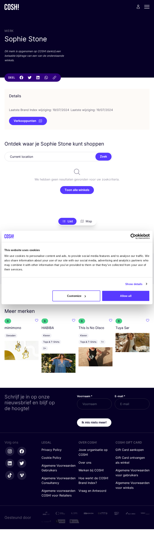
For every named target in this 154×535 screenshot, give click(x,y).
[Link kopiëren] (54, 77)
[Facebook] (21, 77)
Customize (74, 295)
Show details (133, 283)
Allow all (125, 295)
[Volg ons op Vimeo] (21, 475)
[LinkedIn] (38, 77)
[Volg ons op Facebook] (21, 451)
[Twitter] (30, 77)
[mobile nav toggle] (148, 7)
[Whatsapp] (46, 77)
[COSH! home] (12, 7)
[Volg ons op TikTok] (9, 475)
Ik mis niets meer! (94, 422)
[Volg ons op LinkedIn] (9, 463)
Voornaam (84, 396)
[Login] (138, 7)
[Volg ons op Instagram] (9, 451)
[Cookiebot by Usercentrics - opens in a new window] (133, 236)
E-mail (120, 396)
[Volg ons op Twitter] (21, 463)
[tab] (67, 221)
